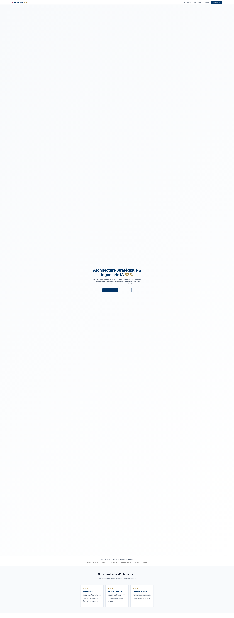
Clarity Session (187, 2)
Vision (194, 2)
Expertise (207, 2)
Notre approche (125, 290)
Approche (200, 2)
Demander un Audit (217, 2)
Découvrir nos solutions (110, 290)
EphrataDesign (20, 2)
